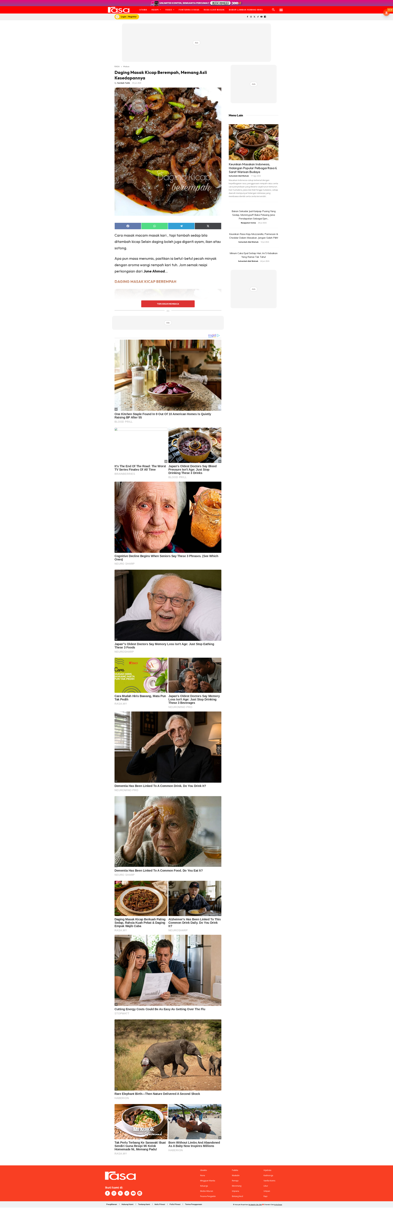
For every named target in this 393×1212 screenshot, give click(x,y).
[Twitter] (254, 17)
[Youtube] (261, 17)
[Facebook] (247, 17)
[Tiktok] (258, 17)
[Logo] (118, 10)
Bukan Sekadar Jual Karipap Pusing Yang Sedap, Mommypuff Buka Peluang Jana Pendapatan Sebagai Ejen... (254, 215)
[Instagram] (251, 17)
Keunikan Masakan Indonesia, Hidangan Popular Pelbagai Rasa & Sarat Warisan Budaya (253, 168)
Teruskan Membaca (168, 304)
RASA (117, 66)
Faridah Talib (123, 83)
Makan (126, 66)
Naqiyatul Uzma (248, 223)
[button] (273, 9)
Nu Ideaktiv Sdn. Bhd (255, 1204)
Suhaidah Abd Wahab (239, 176)
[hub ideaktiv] (281, 8)
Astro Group (278, 1204)
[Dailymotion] (265, 17)
